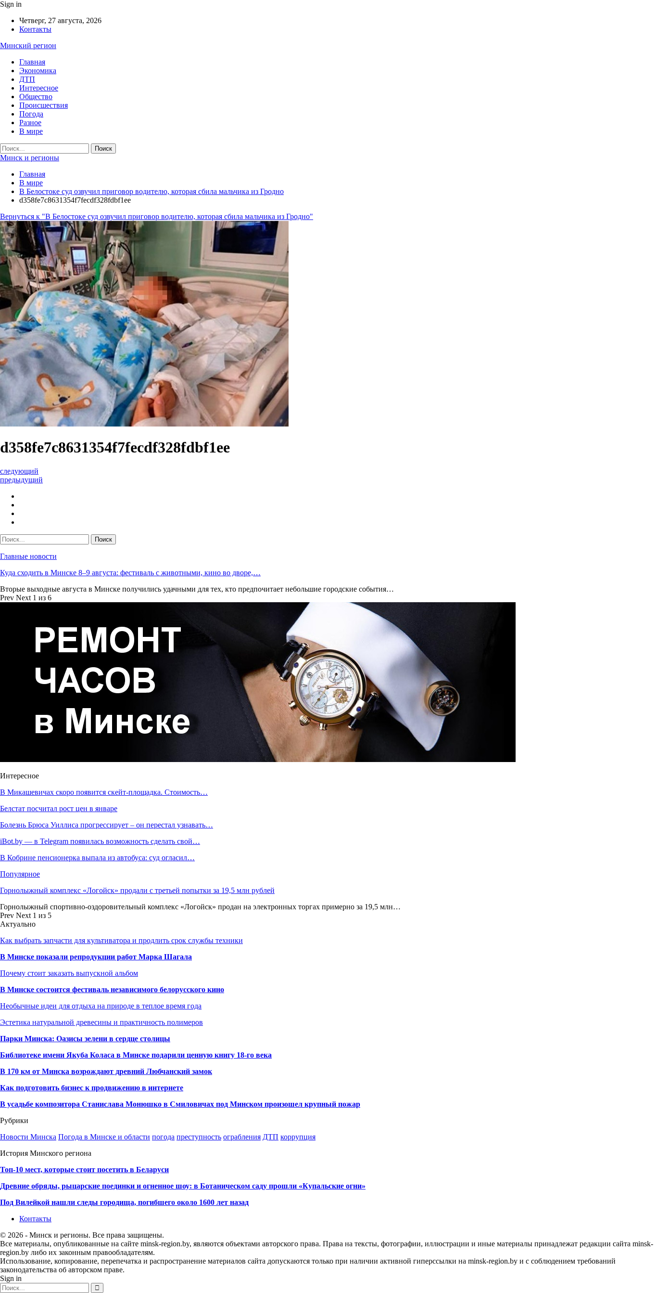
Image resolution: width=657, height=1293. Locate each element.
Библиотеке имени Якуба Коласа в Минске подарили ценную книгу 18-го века (136, 1055)
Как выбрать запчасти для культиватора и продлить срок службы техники (121, 940)
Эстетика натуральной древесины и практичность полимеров (101, 1022)
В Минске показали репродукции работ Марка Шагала (96, 957)
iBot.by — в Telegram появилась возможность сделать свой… (100, 841)
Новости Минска (28, 1137)
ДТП (27, 79)
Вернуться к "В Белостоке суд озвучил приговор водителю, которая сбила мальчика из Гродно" (156, 216)
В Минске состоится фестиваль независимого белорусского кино (112, 989)
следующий (19, 471)
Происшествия (43, 105)
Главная (32, 62)
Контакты (35, 29)
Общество (35, 96)
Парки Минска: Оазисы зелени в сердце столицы (85, 1038)
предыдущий (21, 480)
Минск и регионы (29, 158)
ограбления (242, 1137)
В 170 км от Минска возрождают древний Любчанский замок (106, 1071)
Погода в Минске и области (104, 1137)
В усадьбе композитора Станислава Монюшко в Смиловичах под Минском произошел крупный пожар (180, 1104)
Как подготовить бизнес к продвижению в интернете (91, 1088)
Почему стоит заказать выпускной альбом (69, 973)
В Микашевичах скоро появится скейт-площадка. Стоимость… (104, 792)
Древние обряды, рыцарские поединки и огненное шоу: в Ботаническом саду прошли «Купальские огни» (183, 1186)
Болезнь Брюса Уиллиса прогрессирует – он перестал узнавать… (106, 825)
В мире (31, 131)
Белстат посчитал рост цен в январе (58, 808)
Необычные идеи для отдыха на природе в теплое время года (101, 1006)
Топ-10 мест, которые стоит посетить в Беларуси (84, 1169)
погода (163, 1137)
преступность (199, 1137)
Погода (31, 114)
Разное (30, 122)
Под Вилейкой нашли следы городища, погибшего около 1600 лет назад (124, 1202)
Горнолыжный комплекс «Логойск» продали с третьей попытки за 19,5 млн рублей (137, 890)
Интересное (38, 88)
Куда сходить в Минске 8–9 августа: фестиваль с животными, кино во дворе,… (130, 573)
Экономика (37, 70)
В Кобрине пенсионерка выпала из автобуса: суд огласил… (97, 857)
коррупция (298, 1137)
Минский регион (28, 45)
